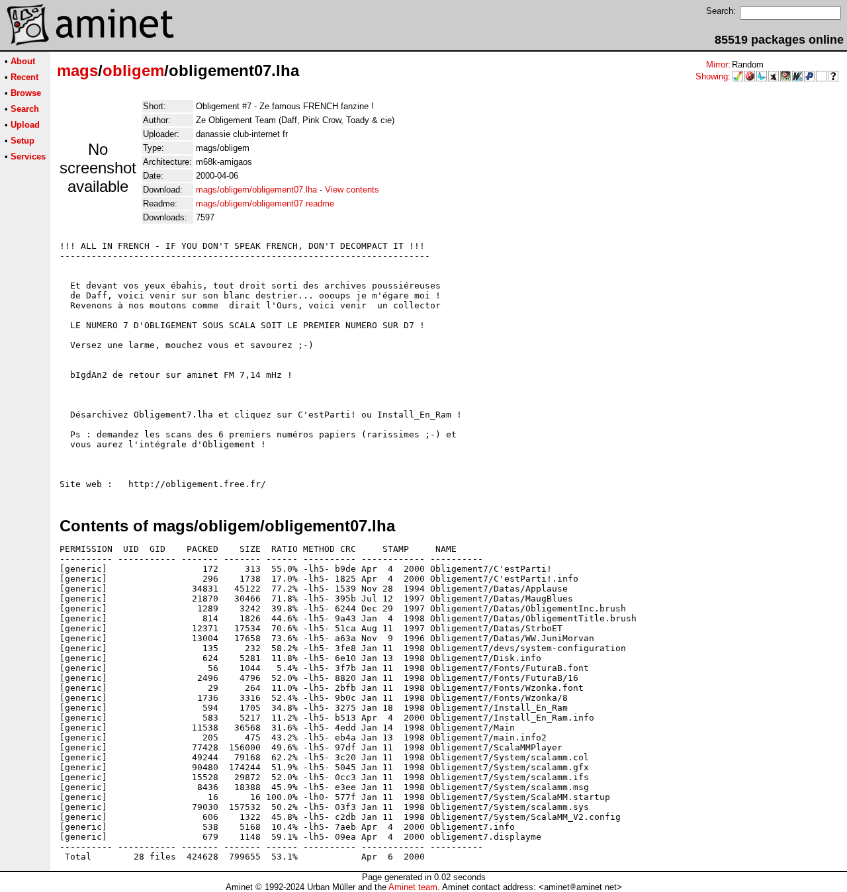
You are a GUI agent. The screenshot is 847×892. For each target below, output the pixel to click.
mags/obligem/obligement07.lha (256, 190)
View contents (352, 190)
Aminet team (412, 887)
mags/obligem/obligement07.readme (265, 203)
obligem (133, 70)
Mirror (717, 64)
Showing (711, 76)
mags (77, 70)
